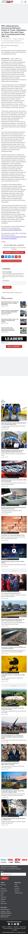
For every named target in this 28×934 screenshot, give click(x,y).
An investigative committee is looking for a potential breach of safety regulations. (13, 591)
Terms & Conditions (8, 928)
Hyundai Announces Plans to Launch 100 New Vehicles (12, 562)
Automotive (5, 559)
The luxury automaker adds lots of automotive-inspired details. (12, 674)
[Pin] (16, 256)
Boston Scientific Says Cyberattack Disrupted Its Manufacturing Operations (8, 329)
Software (4, 505)
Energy (3, 756)
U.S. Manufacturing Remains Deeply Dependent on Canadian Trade (13, 815)
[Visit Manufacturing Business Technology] (17, 862)
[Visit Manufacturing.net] (10, 862)
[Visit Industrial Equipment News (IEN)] (17, 859)
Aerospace (4, 420)
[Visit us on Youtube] (15, 924)
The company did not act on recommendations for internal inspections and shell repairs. (13, 619)
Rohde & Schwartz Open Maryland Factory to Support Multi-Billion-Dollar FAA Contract (9, 312)
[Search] (22, 2)
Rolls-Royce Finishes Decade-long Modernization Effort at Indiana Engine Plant (10, 303)
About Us (4, 927)
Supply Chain (5, 812)
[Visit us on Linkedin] (18, 924)
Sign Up (4, 878)
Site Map (15, 930)
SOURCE (3, 241)
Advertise (16, 927)
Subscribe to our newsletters (14, 252)
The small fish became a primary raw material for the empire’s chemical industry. (13, 483)
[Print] (2, 256)
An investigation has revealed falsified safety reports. (14, 736)
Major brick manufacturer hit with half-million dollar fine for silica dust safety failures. (13, 537)
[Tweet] (12, 256)
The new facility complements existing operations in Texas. (13, 454)
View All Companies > (14, 346)
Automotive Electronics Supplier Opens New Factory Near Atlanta (12, 704)
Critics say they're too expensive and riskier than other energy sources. (12, 763)
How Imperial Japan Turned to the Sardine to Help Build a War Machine (9, 320)
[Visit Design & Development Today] (3, 859)
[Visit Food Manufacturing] (10, 859)
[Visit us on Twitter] (12, 924)
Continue (7, 287)
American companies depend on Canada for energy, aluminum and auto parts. (13, 818)
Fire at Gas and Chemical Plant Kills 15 (11, 589)
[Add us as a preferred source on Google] (19, 256)
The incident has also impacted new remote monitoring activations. (11, 511)
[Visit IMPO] (24, 859)
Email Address (6, 280)
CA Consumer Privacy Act (20, 928)
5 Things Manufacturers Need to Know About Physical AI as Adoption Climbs (12, 787)
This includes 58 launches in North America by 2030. (13, 564)
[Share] (6, 256)
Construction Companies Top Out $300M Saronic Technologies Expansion (13, 644)
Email (2, 871)
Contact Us (9, 927)
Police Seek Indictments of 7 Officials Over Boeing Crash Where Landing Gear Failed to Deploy (12, 733)
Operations (4, 477)
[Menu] (25, 2)
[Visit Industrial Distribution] (3, 862)
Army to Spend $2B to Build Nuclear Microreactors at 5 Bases (10, 760)
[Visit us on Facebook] (9, 924)
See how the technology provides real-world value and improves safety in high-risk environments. (13, 790)
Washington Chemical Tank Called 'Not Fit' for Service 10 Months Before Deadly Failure (12, 616)
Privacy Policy (23, 927)
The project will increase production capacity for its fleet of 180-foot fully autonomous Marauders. (13, 647)
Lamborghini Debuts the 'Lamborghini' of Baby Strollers (13, 671)
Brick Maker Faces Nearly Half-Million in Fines (13, 535)
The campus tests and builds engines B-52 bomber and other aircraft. (13, 426)
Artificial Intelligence (7, 784)
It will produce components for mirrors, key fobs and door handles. (13, 708)
